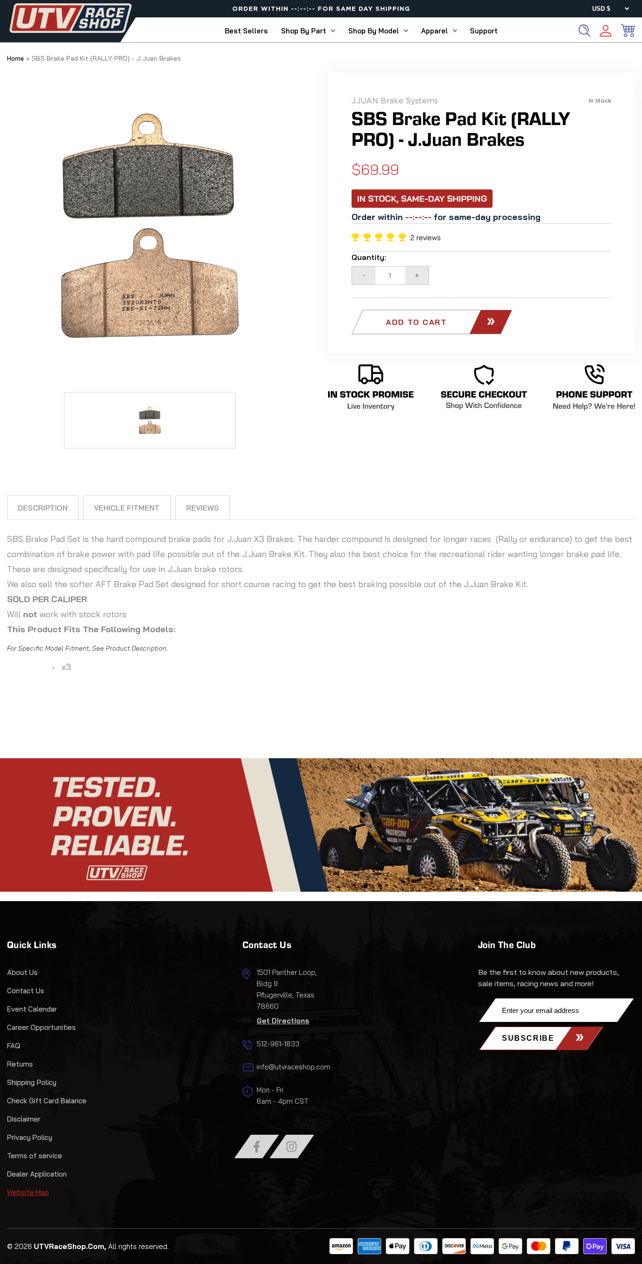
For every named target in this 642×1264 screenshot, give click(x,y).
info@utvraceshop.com (293, 1066)
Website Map (28, 1192)
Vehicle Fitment (127, 507)
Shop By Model (373, 30)
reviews (202, 507)
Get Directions (283, 1020)
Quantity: (369, 257)
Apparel (434, 30)
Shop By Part (303, 30)
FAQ (13, 1045)
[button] (381, 237)
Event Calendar (32, 1009)
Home (15, 58)
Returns (20, 1064)
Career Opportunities (41, 1027)
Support (484, 30)
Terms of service (34, 1155)
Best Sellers (246, 30)
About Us (22, 972)
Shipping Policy (31, 1082)
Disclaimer (23, 1119)
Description (43, 507)
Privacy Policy (29, 1137)
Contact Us (25, 990)
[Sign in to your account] (605, 32)
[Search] (584, 30)
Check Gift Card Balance (46, 1100)
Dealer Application (37, 1174)
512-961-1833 (278, 1043)
